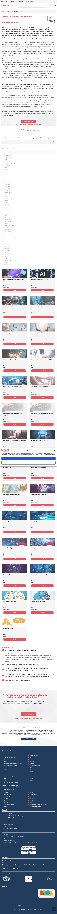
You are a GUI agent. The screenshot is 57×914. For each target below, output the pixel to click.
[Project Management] (2, 804)
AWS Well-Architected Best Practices (40, 386)
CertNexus (32, 776)
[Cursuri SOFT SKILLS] (2, 818)
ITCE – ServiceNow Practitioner (11, 782)
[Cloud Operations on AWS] (14, 300)
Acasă (2, 11)
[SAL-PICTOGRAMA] (28, 848)
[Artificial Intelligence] (2, 789)
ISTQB (31, 772)
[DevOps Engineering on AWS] (14, 515)
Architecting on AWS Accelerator (39, 440)
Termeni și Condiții (8, 834)
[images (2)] (51, 20)
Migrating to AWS (7, 467)
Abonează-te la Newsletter (10, 828)
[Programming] (29, 802)
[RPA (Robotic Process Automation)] (29, 804)
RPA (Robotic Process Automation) (38, 804)
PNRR (4, 820)
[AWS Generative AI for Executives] (42, 300)
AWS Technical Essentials (9, 601)
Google (31, 757)
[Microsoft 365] (29, 800)
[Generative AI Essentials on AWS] (42, 273)
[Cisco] (2, 759)
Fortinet (5, 767)
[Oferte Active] (2, 822)
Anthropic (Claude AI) (35, 765)
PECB (4, 780)
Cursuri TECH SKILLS (8, 813)
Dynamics (32, 798)
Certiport (5, 778)
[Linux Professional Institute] (2, 765)
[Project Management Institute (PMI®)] (2, 763)
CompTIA (32, 761)
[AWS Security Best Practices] (14, 353)
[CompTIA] (29, 761)
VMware (32, 763)
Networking (6, 802)
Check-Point (6, 772)
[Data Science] (2, 796)
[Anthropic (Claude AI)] (29, 765)
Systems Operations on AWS (38, 601)
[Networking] (2, 802)
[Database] (29, 796)
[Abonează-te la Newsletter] (2, 828)
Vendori (8, 11)
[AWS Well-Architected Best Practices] (42, 380)
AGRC (31, 778)
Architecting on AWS (8, 628)
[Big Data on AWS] (14, 568)
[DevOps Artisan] (29, 755)
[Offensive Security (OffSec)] (2, 776)
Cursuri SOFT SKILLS (8, 818)
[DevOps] (2, 798)
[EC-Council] (29, 767)
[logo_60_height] (5, 6)
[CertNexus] (29, 776)
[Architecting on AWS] (14, 622)
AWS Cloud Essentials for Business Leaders (42, 413)
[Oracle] (2, 761)
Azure (31, 790)
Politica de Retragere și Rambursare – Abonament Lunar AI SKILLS (20, 842)
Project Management (8, 804)
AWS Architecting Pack (9, 548)
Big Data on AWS (7, 574)
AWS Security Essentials (37, 333)
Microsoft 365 (33, 800)
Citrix (31, 770)
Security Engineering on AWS (38, 494)
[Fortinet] (2, 767)
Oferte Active (6, 822)
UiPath (5, 774)
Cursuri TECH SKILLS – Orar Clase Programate (15, 816)
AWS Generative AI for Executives (39, 306)
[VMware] (29, 763)
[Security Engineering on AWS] (42, 488)
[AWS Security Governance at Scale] (14, 327)
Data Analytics (33, 794)
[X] (17, 868)
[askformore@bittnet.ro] (2, 861)
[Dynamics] (29, 798)
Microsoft (5, 755)
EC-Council (32, 767)
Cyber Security (7, 794)
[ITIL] (2, 800)
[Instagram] (10, 868)
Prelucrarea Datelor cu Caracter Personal (13, 836)
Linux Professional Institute (10, 765)
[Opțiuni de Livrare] (2, 824)
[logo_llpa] (46, 893)
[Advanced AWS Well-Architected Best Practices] (14, 407)
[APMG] (29, 780)
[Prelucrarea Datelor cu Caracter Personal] (2, 836)
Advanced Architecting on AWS (39, 574)
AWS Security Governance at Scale (11, 333)
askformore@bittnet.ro (9, 861)
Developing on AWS (36, 521)
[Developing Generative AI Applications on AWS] (14, 273)
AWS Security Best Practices (10, 360)
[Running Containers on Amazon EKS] (14, 380)
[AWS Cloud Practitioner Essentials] (14, 488)
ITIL (4, 800)
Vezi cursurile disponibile (10, 22)
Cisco (4, 759)
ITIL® (31, 759)
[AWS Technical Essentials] (14, 595)
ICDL (4, 770)
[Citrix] (29, 770)
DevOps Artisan (34, 755)
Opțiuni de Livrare (8, 824)
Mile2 (31, 774)
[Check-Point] (2, 772)
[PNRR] (2, 820)
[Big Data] (2, 792)
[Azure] (29, 790)
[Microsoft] (2, 755)
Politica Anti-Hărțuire (8, 840)
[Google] (29, 757)
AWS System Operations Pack (38, 548)
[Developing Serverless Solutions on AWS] (42, 353)
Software (5, 806)
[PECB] (2, 780)
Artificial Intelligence (8, 789)
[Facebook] (7, 868)
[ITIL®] (29, 759)
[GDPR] (2, 838)
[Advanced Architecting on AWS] (42, 568)
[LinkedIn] (4, 868)
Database (32, 796)
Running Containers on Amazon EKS (12, 386)
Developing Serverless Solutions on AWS (41, 360)
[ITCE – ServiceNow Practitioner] (2, 782)
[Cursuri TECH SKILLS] (2, 813)
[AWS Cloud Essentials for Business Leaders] (42, 407)
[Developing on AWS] (42, 515)
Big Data (5, 792)
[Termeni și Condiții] (2, 834)
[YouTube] (14, 868)
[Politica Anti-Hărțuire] (2, 840)
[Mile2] (29, 774)
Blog (4, 826)
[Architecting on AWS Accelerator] (42, 434)
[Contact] (2, 830)
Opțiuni (29, 463)
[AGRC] (29, 778)
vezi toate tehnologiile (35, 806)
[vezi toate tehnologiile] (29, 806)
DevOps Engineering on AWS (10, 521)
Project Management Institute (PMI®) (12, 763)
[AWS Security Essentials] (42, 327)
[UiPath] (2, 774)
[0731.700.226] (2, 863)
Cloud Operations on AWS (9, 306)
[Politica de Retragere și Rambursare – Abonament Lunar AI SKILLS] (2, 842)
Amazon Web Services (9, 757)
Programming (33, 802)
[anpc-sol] (28, 852)
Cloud (31, 792)
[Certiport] (2, 778)
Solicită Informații (28, 122)
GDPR (4, 838)
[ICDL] (2, 770)
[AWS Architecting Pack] (14, 542)
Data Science (6, 796)
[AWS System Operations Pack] (42, 542)
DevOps (5, 798)
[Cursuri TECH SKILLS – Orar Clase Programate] (2, 816)
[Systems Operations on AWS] (42, 595)
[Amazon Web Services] (2, 757)
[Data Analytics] (29, 794)
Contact (5, 830)
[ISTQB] (29, 772)
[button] (55, 450)
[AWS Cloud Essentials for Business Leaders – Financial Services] (14, 434)
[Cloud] (29, 792)
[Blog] (2, 826)
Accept (28, 458)
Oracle (5, 761)
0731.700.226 (7, 863)
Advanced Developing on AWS (38, 467)
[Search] (43, 5)
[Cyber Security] (2, 794)
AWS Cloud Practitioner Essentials (11, 494)
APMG (31, 780)
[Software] (2, 806)
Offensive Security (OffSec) (10, 776)
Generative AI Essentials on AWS (39, 279)
